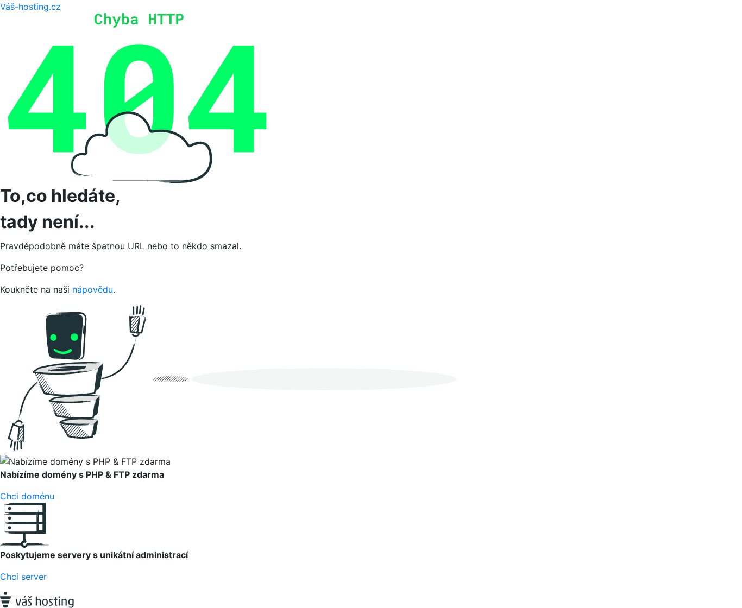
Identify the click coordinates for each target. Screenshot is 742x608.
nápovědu (92, 289)
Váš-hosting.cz (30, 6)
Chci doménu (27, 496)
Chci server (23, 576)
